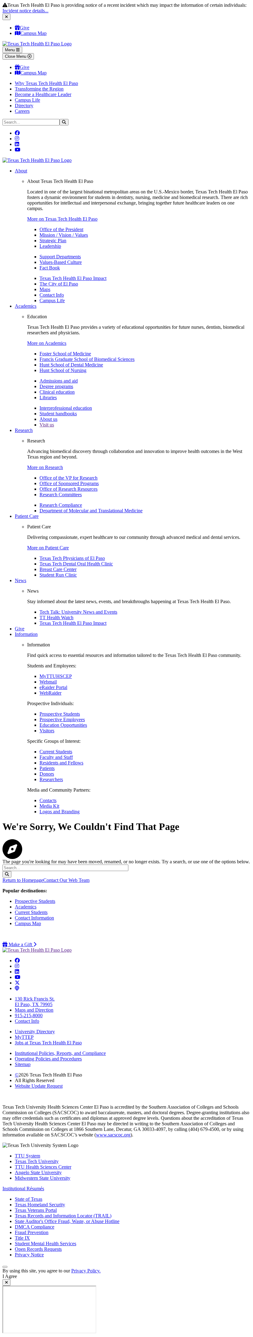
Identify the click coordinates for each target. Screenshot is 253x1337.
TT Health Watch (56, 617)
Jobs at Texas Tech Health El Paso (48, 1042)
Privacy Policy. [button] (86, 1270)
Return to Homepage (22, 880)
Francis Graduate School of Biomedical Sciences (87, 359)
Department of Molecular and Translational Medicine (91, 510)
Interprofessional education (65, 408)
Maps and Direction (34, 1010)
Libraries (48, 397)
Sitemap (23, 1064)
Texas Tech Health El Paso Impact (72, 278)
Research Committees (60, 494)
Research (24, 430)
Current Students (55, 751)
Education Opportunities (63, 725)
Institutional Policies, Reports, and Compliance (60, 1053)
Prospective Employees (62, 719)
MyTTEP (24, 1037)
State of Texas (28, 1199)
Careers (22, 111)
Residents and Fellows (61, 762)
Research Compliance (60, 505)
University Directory (35, 1031)
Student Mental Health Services (45, 1243)
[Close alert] (6, 17)
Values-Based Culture (60, 262)
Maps (44, 289)
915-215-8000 (29, 1015)
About (21, 170)
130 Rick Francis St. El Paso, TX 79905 (35, 1001)
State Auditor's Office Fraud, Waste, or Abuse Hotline (67, 1221)
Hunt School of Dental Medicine (71, 364)
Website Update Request (39, 1086)
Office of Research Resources (68, 489)
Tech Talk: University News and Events (78, 612)
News (20, 580)
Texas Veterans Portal (36, 1210)
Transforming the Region (39, 88)
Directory (24, 105)
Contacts (47, 800)
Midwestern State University (42, 1178)
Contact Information (34, 917)
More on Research (45, 467)
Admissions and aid (58, 380)
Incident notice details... (25, 10)
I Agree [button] (9, 1276)
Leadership (50, 246)
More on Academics (46, 343)
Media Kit (49, 806)
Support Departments (60, 256)
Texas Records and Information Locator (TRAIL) (63, 1215)
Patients (47, 768)
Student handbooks (58, 413)
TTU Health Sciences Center (43, 1167)
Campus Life (27, 100)
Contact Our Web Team (66, 880)
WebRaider (50, 693)
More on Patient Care (48, 547)
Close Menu (16, 56)
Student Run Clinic (58, 575)
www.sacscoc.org (113, 1134)
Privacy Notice (29, 1254)
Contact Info (51, 295)
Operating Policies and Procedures (48, 1058)
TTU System (27, 1155)
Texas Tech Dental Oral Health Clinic (76, 563)
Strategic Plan (52, 240)
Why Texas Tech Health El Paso (46, 83)
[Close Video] (6, 1282)
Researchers (51, 779)
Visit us (46, 424)
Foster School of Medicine (65, 353)
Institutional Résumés (23, 1188)
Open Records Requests (38, 1249)
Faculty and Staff (56, 757)
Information (26, 634)
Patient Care (27, 516)
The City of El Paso (58, 283)
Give (24, 27)
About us (48, 419)
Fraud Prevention (31, 1232)
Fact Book (49, 267)
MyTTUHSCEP (55, 676)
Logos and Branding (59, 811)
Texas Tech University (37, 1161)
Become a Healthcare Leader (43, 94)
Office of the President (61, 229)
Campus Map (33, 33)
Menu (10, 50)
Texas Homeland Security (40, 1204)
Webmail (48, 681)
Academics (25, 306)
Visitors (46, 730)
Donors (46, 773)
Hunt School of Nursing (62, 370)
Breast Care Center (58, 569)
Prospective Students (59, 714)
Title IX (22, 1238)
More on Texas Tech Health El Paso (62, 219)
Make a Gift (21, 944)
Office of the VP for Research (68, 477)
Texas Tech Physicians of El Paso (72, 558)
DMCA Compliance (34, 1226)
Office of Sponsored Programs (69, 483)
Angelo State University (38, 1172)
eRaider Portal (53, 687)
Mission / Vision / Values (63, 235)
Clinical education (57, 392)
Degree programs (56, 386)
